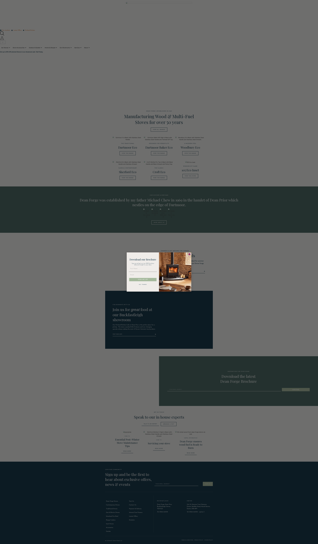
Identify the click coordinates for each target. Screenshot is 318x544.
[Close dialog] (189, 254)
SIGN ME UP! (143, 279)
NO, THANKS (143, 284)
